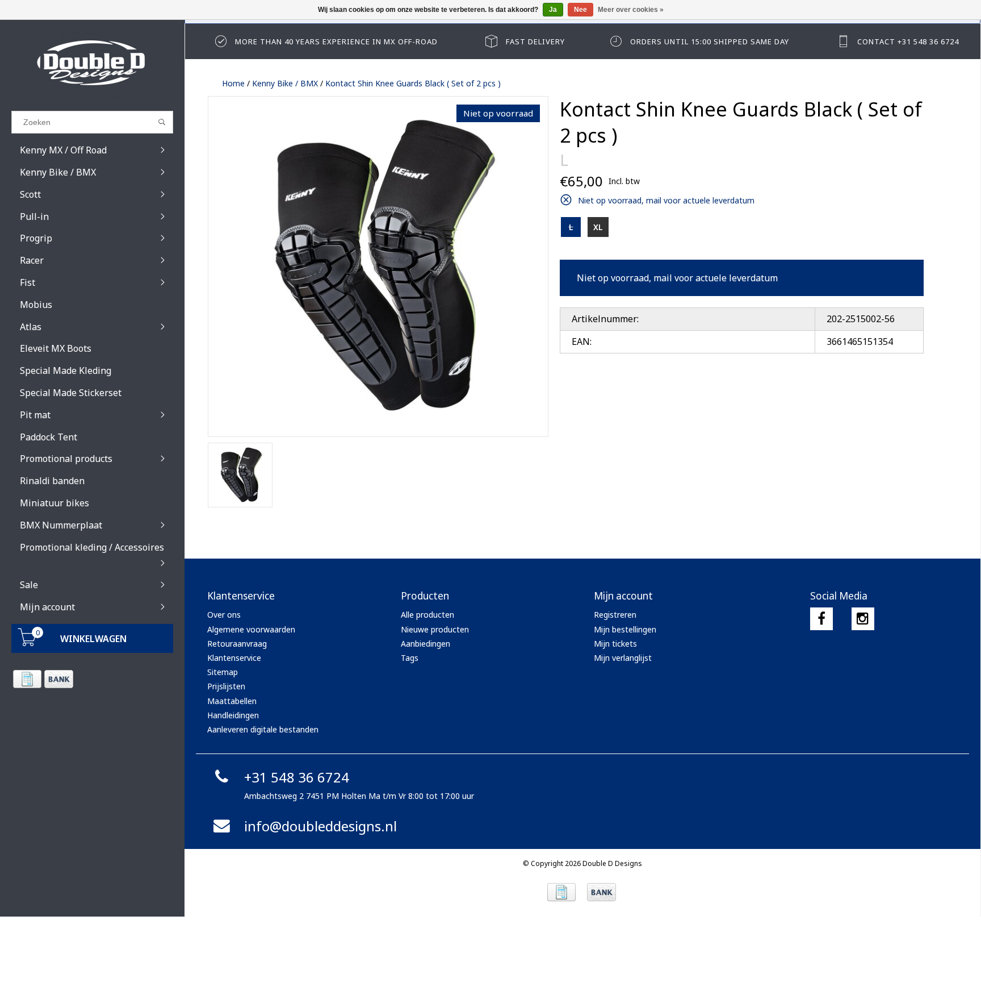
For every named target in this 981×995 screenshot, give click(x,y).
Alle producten (427, 614)
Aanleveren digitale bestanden (262, 729)
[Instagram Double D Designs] (863, 618)
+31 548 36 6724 (296, 777)
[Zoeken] (162, 122)
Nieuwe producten (435, 629)
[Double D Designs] (92, 62)
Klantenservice (234, 657)
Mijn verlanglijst (623, 657)
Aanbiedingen (425, 643)
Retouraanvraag (237, 643)
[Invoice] (27, 679)
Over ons (224, 614)
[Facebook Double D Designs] (821, 618)
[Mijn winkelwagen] (27, 643)
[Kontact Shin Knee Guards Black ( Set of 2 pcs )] (378, 266)
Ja (553, 10)
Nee (580, 10)
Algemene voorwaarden (251, 629)
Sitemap (222, 672)
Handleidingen (233, 715)
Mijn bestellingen (625, 629)
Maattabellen (232, 701)
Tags (409, 657)
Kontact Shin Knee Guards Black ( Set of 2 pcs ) (413, 83)
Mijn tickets (615, 643)
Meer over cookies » (631, 10)
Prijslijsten (226, 686)
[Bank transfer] (58, 679)
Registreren (615, 614)
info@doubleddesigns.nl (320, 826)
